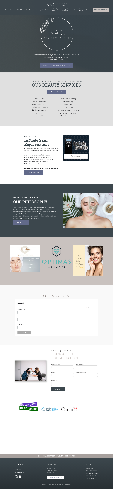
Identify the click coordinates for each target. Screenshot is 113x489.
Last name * (80, 364)
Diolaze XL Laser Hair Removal (68, 110)
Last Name (20, 324)
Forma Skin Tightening (68, 99)
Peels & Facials (68, 104)
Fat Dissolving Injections (39, 107)
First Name (21, 317)
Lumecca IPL (39, 116)
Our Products (81, 9)
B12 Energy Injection (39, 110)
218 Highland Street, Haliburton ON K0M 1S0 (56, 456)
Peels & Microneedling (91, 470)
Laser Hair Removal (91, 475)
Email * (53, 372)
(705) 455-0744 (19, 469)
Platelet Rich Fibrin (39, 104)
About (75, 9)
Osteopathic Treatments (68, 116)
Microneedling (68, 102)
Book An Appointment (56, 477)
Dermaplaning (68, 107)
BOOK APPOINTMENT (100, 9)
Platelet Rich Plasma (39, 102)
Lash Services (45, 9)
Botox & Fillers (39, 99)
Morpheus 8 (39, 113)
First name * (55, 364)
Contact (88, 9)
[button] (10, 10)
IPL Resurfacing (90, 478)
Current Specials (56, 92)
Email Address (22, 309)
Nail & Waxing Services (54, 9)
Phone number (81, 372)
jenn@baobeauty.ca (20, 472)
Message (54, 380)
